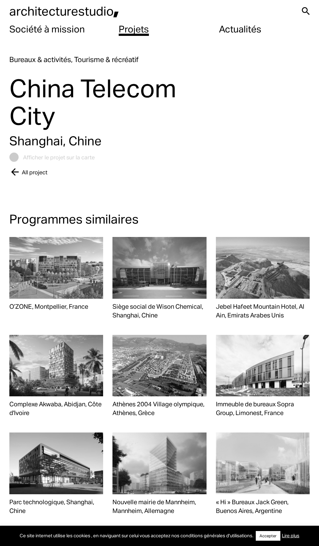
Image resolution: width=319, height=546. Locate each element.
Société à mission (47, 29)
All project (34, 172)
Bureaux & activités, (41, 59)
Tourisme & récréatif (106, 59)
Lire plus (290, 535)
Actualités (240, 29)
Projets (134, 29)
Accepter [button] (268, 535)
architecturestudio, (64, 11)
